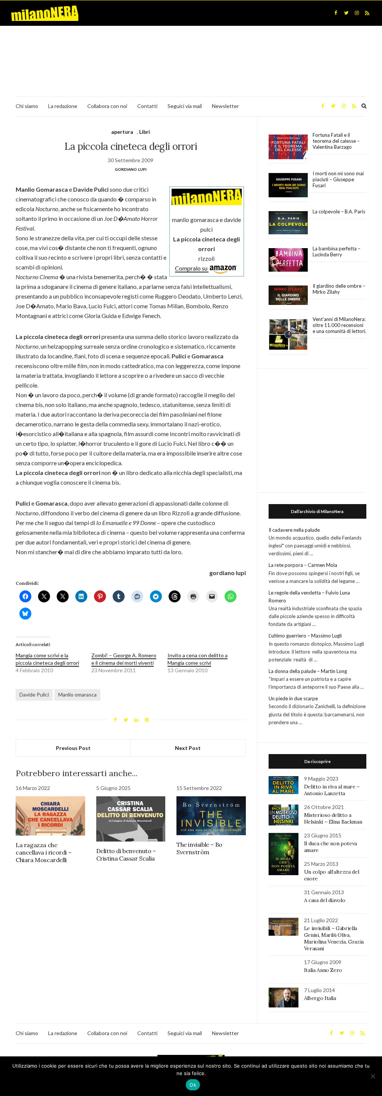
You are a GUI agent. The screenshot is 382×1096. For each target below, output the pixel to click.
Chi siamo (27, 106)
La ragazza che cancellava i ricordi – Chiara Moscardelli (43, 852)
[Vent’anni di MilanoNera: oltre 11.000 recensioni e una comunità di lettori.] (288, 335)
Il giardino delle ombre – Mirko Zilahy (339, 289)
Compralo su (192, 268)
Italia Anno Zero (323, 970)
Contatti (147, 106)
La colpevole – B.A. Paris (339, 211)
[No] (372, 1076)
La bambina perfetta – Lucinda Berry (336, 251)
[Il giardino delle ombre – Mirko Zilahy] (288, 295)
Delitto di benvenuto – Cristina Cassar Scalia (126, 854)
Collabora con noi (107, 106)
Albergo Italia (320, 998)
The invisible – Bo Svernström (199, 848)
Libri (144, 132)
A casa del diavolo (324, 900)
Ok (193, 1085)
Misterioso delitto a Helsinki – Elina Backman (333, 818)
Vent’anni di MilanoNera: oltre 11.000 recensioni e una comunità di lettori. (339, 325)
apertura (122, 132)
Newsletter (225, 106)
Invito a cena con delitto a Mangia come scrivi (197, 659)
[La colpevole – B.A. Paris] (288, 223)
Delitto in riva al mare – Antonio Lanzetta (332, 790)
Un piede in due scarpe (293, 698)
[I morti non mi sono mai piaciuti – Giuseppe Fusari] (288, 185)
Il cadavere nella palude (294, 530)
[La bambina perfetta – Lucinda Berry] (288, 260)
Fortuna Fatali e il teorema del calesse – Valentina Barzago (336, 141)
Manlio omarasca (77, 694)
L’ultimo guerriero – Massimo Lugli (305, 636)
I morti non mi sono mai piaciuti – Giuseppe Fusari (338, 179)
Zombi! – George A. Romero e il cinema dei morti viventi (123, 659)
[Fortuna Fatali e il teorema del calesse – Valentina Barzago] (288, 147)
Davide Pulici (34, 694)
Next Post (188, 748)
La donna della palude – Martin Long (308, 671)
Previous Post (73, 748)
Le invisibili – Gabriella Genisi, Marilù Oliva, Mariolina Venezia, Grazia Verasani (334, 938)
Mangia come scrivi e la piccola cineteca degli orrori (47, 659)
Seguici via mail (184, 106)
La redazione (62, 106)
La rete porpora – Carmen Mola (303, 565)
